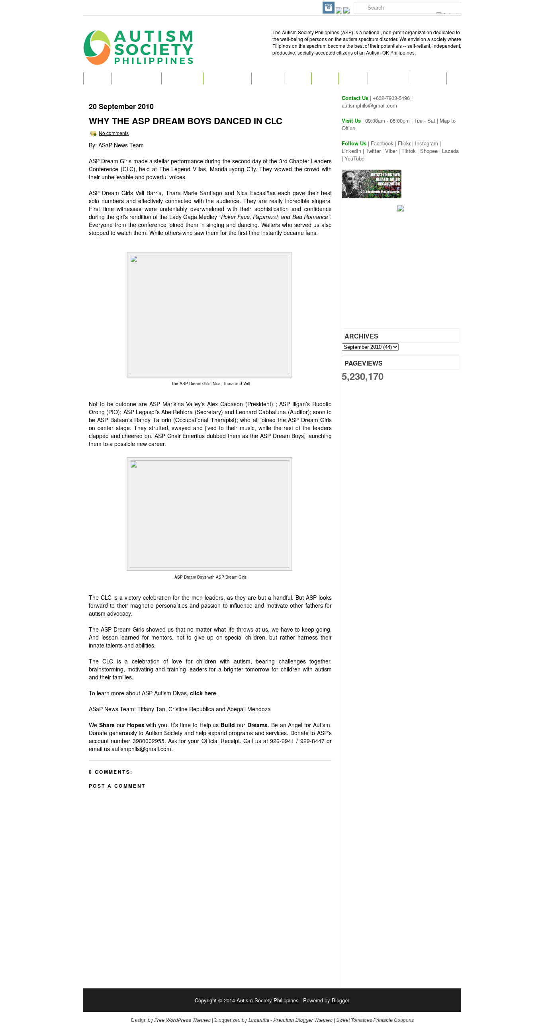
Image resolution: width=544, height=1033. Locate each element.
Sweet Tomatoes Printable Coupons (374, 1019)
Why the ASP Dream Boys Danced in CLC (185, 120)
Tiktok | (410, 151)
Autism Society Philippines (268, 1000)
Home (97, 78)
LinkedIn (351, 151)
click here (203, 693)
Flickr (404, 143)
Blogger (340, 1000)
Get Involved (227, 78)
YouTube (354, 158)
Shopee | (431, 151)
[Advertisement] (401, 273)
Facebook (382, 143)
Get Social (388, 78)
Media (353, 78)
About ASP (182, 78)
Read (298, 78)
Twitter (373, 151)
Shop (325, 78)
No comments (114, 132)
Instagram (426, 143)
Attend (267, 78)
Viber (391, 151)
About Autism (136, 78)
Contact (428, 78)
